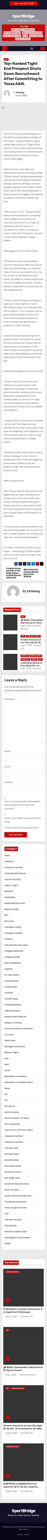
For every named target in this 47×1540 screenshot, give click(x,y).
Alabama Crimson (23, 39)
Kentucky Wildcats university (19, 1028)
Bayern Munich (12, 909)
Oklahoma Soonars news (32, 33)
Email (7, 766)
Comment (10, 699)
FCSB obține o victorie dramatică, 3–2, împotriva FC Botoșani (23, 1310)
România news (12, 1160)
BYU (6, 915)
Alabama (9, 861)
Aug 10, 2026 (26, 645)
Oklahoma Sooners (14, 1142)
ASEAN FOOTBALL (13, 879)
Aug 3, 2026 (26, 668)
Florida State (11, 986)
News (34, 659)
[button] (37, 48)
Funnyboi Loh (26, 1316)
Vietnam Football (13, 1219)
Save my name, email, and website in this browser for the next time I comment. (22, 805)
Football (25, 656)
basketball (10, 897)
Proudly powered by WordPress (15, 1527)
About (27, 1534)
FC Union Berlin (12, 974)
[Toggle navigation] (31, 48)
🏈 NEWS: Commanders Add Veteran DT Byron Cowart (32, 623)
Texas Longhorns (35, 36)
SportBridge (23, 16)
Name (8, 751)
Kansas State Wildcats (15, 1016)
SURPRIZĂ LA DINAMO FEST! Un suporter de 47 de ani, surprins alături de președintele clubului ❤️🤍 (22, 1488)
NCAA (25, 36)
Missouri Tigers (12, 1052)
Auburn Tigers (11, 885)
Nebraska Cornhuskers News (19, 1082)
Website (8, 782)
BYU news (9, 921)
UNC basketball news (12, 33)
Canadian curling (13, 927)
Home (20, 1534)
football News (36, 656)
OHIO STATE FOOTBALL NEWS (19, 1130)
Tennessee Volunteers (16, 1201)
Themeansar (23, 1529)
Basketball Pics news (15, 903)
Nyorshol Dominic (27, 1374)
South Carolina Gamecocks (18, 1195)
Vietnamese (10, 1225)
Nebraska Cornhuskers (16, 1076)
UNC (7, 1213)
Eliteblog (20, 93)
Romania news (12, 1154)
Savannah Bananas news (17, 1183)
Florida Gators (12, 980)
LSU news (9, 1034)
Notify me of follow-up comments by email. (22, 820)
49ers (7, 855)
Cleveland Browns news (16, 945)
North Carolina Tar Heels (17, 1118)
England (8, 969)
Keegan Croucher (13, 1022)
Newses (39, 1527)
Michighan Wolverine (15, 1046)
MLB (6, 1058)
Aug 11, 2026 (26, 625)
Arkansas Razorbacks (15, 873)
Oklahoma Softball (14, 1136)
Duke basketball (13, 962)
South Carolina (12, 1189)
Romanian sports (33, 636)
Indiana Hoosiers (13, 1010)
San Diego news (12, 1177)
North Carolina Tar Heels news (23, 30)
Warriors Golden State (16, 1231)
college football (12, 957)
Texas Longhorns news (12, 36)
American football (13, 867)
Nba (7, 1064)
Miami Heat (25, 659)
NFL (6, 59)
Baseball (9, 891)
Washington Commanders (17, 1237)
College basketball (14, 951)
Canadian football (13, 933)
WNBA (8, 1243)
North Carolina (12, 1112)
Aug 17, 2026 (12, 1316)
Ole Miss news (11, 1148)
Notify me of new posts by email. (22, 827)
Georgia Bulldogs (13, 1004)
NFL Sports (10, 1106)
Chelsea (9, 939)
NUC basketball (12, 1124)
